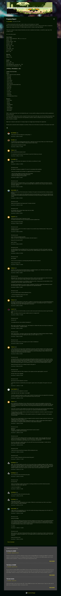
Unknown (13, 268)
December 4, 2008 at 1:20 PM (16, 213)
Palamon (13, 150)
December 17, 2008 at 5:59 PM (17, 539)
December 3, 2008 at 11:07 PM (17, 155)
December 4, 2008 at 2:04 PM (16, 223)
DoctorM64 (13, 159)
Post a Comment (11, 542)
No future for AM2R (11, 551)
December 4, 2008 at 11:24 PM (17, 264)
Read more (52, 561)
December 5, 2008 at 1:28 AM (16, 272)
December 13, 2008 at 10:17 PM (17, 469)
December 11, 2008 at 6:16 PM (17, 432)
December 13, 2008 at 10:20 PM (17, 476)
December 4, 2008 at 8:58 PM (16, 244)
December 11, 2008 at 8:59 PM (17, 445)
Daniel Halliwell (14, 389)
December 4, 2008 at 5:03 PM (16, 231)
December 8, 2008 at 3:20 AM (16, 353)
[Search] (56, 3)
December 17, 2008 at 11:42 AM (17, 527)
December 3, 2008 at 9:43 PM (16, 136)
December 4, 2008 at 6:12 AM (16, 205)
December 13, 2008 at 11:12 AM (17, 459)
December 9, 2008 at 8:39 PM (16, 366)
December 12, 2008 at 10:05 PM (17, 452)
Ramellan (13, 139)
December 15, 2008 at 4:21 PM (17, 495)
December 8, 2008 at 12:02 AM (17, 343)
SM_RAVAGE (13, 132)
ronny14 (12, 309)
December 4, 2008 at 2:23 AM (16, 186)
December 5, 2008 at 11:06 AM (17, 314)
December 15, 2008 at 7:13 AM (17, 488)
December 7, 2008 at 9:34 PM (16, 336)
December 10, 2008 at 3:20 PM (17, 375)
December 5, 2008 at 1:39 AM (16, 287)
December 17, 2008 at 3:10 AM (17, 513)
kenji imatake (13, 190)
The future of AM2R (11, 565)
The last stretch (10, 578)
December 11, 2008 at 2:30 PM (17, 423)
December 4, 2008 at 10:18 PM (17, 253)
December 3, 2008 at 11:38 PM (17, 164)
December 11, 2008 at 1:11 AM (17, 385)
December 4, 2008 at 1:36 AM (16, 177)
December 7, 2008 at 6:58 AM (16, 328)
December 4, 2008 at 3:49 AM (16, 198)
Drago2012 (13, 216)
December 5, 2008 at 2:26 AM (16, 296)
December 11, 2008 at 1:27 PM (17, 398)
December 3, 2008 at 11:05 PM (17, 146)
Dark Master (13, 462)
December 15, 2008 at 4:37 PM (17, 505)
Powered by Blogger (31, 592)
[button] (54, 19)
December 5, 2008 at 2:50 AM (16, 305)
